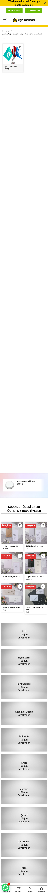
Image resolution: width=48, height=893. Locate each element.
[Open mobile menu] (5, 20)
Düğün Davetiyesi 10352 (35, 577)
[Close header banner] (45, 3)
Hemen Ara (35, 10)
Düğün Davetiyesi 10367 (11, 607)
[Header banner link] (20, 3)
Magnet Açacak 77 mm (26, 481)
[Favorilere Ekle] (20, 47)
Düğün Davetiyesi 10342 (11, 577)
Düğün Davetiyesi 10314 (11, 546)
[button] (5, 887)
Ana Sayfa (6, 31)
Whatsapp (15, 10)
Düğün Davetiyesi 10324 (35, 546)
